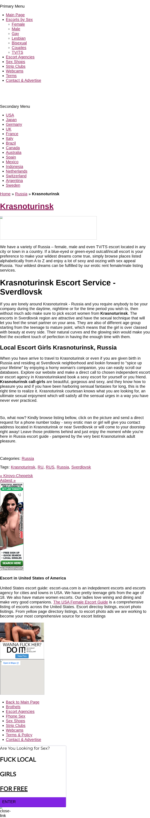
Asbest (8, 480)
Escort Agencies (20, 57)
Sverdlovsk (81, 467)
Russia (21, 194)
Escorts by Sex (19, 19)
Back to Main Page (22, 702)
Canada (13, 148)
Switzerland (16, 176)
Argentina (14, 180)
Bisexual (19, 43)
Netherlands (16, 171)
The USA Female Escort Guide (80, 602)
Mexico (12, 162)
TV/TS (17, 52)
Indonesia (14, 166)
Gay (15, 33)
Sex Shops (15, 61)
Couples (19, 47)
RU (41, 467)
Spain (11, 157)
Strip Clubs (15, 66)
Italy (9, 138)
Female (18, 24)
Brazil (11, 143)
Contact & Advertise (23, 80)
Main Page (15, 15)
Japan (11, 119)
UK (8, 129)
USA (10, 115)
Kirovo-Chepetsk (16, 475)
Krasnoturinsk (27, 206)
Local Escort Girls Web (20, 89)
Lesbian (19, 38)
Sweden (13, 185)
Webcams (14, 71)
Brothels (13, 707)
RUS (50, 467)
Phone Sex (15, 716)
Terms (11, 75)
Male (16, 29)
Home (5, 194)
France (12, 133)
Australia (13, 152)
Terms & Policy (19, 735)
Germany (14, 124)
